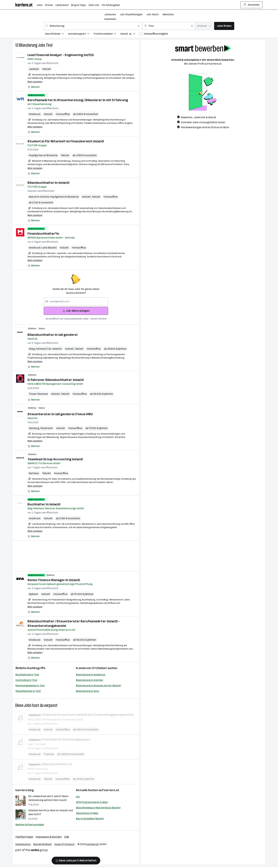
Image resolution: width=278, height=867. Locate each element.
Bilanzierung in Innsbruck (90, 674)
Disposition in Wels (87, 813)
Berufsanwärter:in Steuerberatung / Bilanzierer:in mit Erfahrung (78, 100)
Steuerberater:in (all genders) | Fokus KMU (60, 414)
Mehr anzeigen (35, 81)
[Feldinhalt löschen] (139, 26)
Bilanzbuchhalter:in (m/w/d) (48, 183)
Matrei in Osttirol (39, 196)
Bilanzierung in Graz (87, 691)
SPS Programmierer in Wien (92, 802)
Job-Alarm (152, 14)
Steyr (32, 348)
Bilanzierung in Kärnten (89, 680)
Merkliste (168, 14)
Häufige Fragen (24, 836)
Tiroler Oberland (38, 393)
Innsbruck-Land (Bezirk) (43, 247)
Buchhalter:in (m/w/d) (44, 504)
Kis (78, 796)
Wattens (34, 473)
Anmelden (253, 4)
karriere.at (111, 790)
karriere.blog (24, 790)
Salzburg (34, 428)
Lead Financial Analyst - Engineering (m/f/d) (61, 55)
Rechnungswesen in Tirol (30, 685)
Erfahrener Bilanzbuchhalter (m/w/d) (56, 380)
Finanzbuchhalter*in (43, 233)
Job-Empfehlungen (131, 14)
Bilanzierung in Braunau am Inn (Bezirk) (98, 685)
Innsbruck (35, 114)
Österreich (46, 428)
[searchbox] (76, 301)
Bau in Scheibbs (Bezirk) (90, 818)
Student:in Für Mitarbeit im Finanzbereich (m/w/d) (66, 141)
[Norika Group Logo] (31, 851)
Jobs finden (224, 25)
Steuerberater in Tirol (28, 691)
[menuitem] (56, 34)
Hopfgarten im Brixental (43, 155)
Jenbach (34, 69)
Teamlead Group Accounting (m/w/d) (55, 459)
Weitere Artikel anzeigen (29, 824)
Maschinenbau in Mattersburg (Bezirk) (98, 807)
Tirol (49, 45)
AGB (66, 836)
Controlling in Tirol (26, 680)
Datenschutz (23, 844)
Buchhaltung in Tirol (27, 674)
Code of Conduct (64, 844)
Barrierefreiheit (42, 844)
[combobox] (93, 26)
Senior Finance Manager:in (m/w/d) (54, 580)
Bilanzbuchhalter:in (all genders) (52, 335)
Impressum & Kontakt (49, 836)
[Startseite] (25, 5)
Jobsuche (110, 14)
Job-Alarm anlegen (78, 310)
